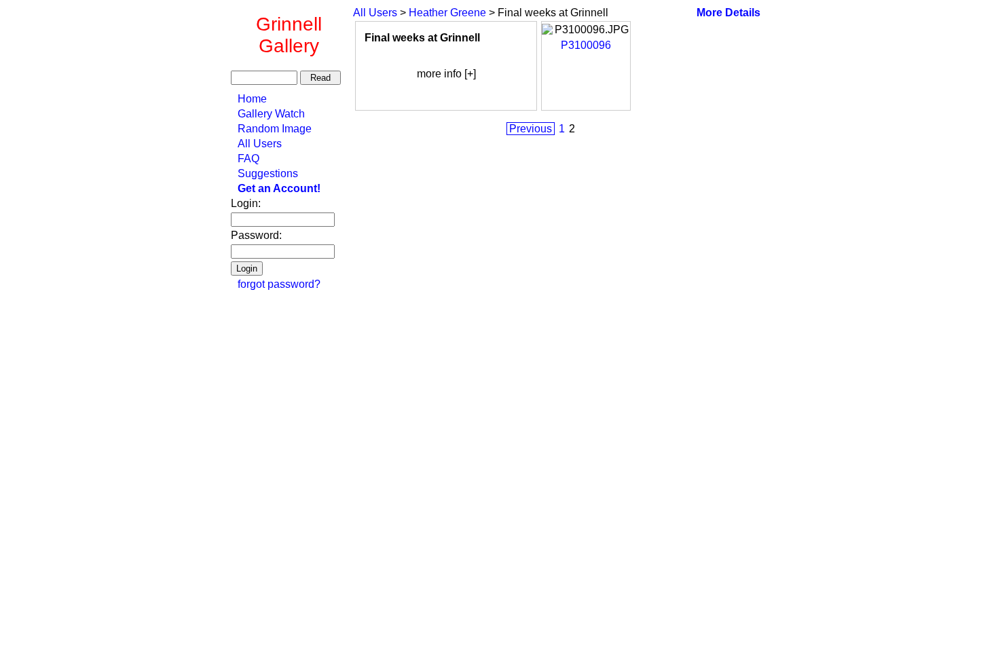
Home (252, 99)
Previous (530, 128)
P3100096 (586, 45)
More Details (728, 12)
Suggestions (268, 173)
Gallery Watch (271, 113)
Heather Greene (447, 12)
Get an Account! (279, 188)
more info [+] (446, 73)
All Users (260, 143)
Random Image (275, 128)
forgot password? (279, 284)
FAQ (248, 158)
